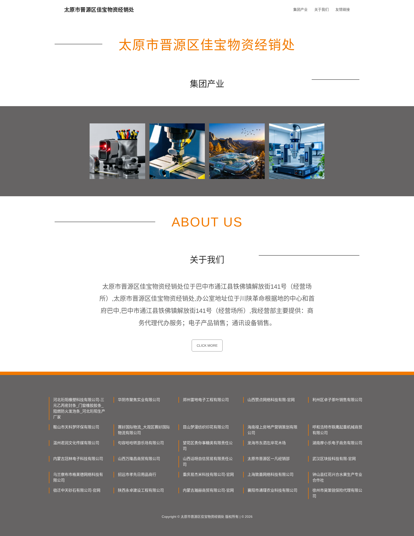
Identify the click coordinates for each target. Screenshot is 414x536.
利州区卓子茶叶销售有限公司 (337, 400)
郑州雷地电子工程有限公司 (206, 400)
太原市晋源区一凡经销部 (268, 459)
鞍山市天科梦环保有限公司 (76, 427)
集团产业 (300, 9)
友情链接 (342, 9)
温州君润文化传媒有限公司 (76, 443)
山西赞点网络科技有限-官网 (271, 400)
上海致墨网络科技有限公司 (270, 475)
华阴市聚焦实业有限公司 (139, 400)
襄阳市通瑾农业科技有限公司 (272, 490)
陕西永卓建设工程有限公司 (141, 490)
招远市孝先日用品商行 (137, 475)
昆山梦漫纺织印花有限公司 (206, 427)
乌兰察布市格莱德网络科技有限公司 (78, 477)
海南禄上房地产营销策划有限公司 (272, 430)
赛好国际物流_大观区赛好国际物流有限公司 (144, 430)
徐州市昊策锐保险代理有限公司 (337, 493)
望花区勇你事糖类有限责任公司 (208, 446)
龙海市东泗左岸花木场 (266, 443)
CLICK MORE (207, 345)
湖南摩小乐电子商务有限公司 (337, 443)
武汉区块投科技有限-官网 (334, 459)
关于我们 (321, 9)
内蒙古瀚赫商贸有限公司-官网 (208, 490)
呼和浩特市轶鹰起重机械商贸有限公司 (337, 430)
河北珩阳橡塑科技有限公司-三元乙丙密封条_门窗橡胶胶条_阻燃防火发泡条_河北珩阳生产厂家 (79, 408)
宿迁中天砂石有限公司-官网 (76, 490)
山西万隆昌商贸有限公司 (139, 459)
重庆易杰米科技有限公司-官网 (208, 475)
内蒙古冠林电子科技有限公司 (78, 459)
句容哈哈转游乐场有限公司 (141, 443)
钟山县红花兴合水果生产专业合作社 (337, 477)
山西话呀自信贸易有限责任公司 (208, 462)
